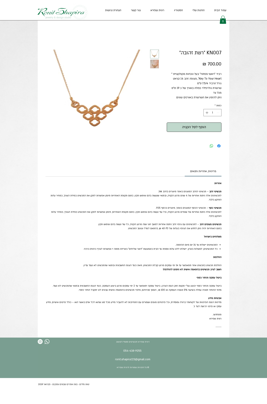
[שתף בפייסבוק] (219, 146)
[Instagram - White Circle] (40, 341)
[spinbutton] (212, 112)
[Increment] (206, 112)
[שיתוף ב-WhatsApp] (211, 146)
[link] (203, 171)
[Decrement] (218, 112)
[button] (223, 20)
